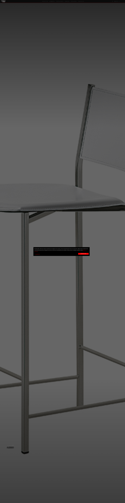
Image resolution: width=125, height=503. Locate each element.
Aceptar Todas (83, 253)
